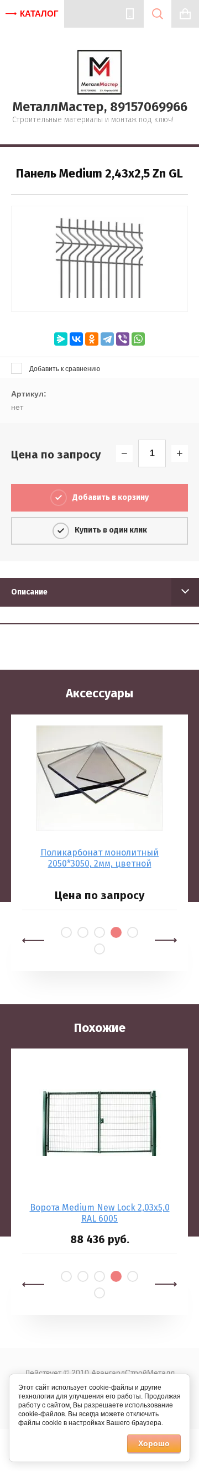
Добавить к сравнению (64, 369)
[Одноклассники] (91, 339)
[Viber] (122, 339)
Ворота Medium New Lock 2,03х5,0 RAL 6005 (100, 1213)
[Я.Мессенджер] (60, 339)
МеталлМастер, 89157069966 (99, 106)
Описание (29, 592)
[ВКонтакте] (76, 339)
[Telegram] (107, 339)
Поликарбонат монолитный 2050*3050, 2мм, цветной (99, 858)
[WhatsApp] (138, 339)
